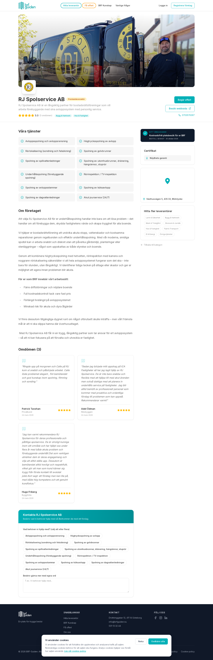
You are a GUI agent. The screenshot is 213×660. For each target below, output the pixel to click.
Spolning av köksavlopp (73, 562)
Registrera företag (183, 5)
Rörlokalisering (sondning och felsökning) (47, 542)
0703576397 (188, 115)
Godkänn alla (158, 641)
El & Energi (150, 234)
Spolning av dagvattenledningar (107, 562)
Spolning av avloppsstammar (40, 562)
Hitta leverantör (71, 5)
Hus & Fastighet (152, 229)
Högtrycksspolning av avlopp (85, 536)
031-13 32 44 (115, 626)
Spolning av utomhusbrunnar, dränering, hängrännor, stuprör (95, 549)
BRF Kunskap (105, 5)
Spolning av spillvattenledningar (42, 549)
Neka (141, 641)
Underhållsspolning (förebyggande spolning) (48, 556)
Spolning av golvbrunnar (86, 542)
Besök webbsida (178, 108)
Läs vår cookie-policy (75, 651)
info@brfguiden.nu (118, 622)
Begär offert (184, 99)
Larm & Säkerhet (153, 218)
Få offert (89, 5)
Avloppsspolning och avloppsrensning (45, 536)
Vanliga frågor (123, 5)
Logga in (163, 5)
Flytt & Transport (171, 229)
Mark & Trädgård (153, 223)
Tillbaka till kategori (153, 245)
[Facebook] (155, 617)
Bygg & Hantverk (172, 218)
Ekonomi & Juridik (173, 223)
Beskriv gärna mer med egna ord (39, 575)
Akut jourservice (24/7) (37, 569)
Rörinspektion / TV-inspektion (92, 556)
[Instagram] (160, 617)
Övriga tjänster (166, 234)
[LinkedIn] (165, 617)
